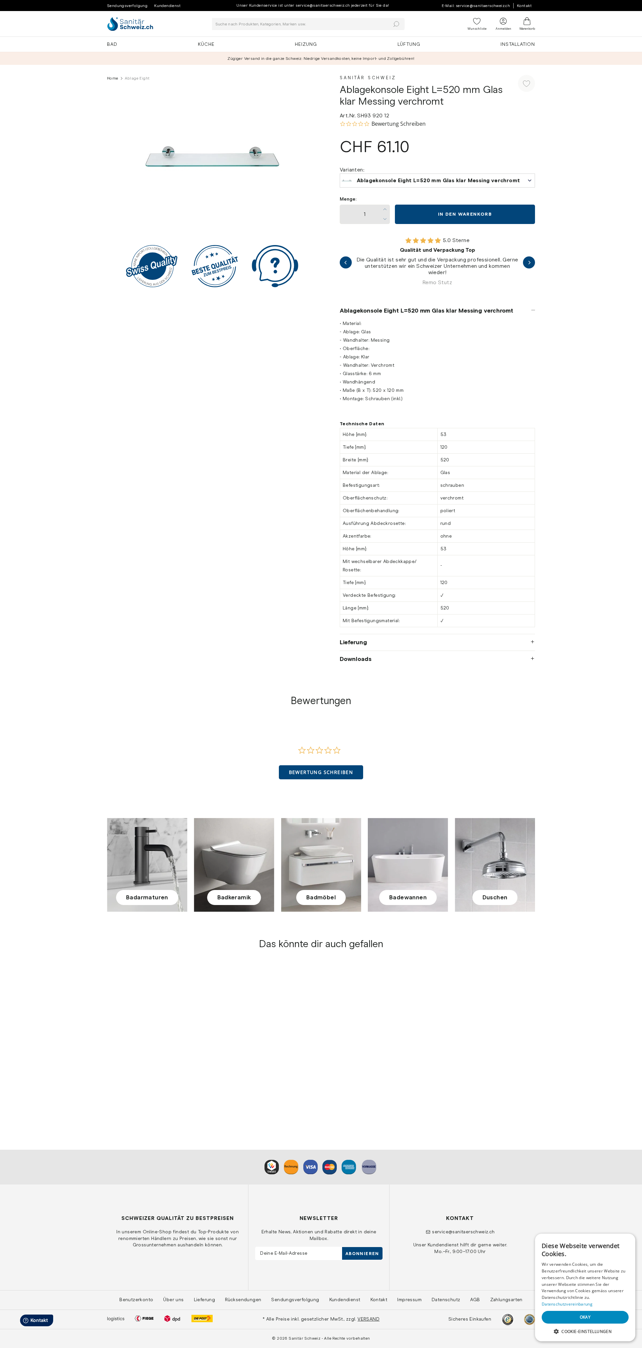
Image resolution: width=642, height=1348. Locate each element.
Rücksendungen (243, 1299)
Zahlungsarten (506, 1299)
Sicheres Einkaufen (469, 1319)
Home (112, 78)
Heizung (306, 44)
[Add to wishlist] (526, 83)
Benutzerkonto (136, 1299)
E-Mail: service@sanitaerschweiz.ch (476, 5)
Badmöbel (321, 897)
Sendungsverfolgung (127, 5)
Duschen (495, 897)
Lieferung (353, 642)
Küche (206, 44)
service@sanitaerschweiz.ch (463, 1231)
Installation (518, 44)
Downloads (355, 659)
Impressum (409, 1299)
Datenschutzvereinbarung (567, 1304)
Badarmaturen (147, 897)
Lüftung (409, 44)
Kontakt (524, 5)
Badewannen (408, 897)
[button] (321, 772)
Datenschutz (446, 1299)
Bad (112, 44)
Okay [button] (585, 1317)
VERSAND (368, 1319)
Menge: (348, 199)
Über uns (173, 1299)
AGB (475, 1299)
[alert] (585, 1287)
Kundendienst (167, 5)
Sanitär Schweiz (368, 77)
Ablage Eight (122, 1078)
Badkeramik (234, 897)
